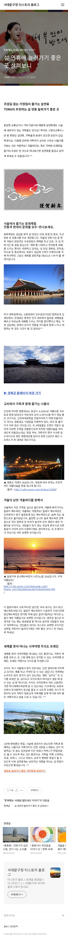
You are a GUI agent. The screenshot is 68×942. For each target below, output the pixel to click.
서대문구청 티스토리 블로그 (21, 5)
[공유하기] (16, 790)
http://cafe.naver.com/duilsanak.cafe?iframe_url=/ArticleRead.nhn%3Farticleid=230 (29, 588)
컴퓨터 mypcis (12, 934)
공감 (6, 928)
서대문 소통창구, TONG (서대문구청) (23, 922)
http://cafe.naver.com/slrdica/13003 (35, 489)
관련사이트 (9, 915)
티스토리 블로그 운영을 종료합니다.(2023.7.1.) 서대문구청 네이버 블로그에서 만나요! (26, 883)
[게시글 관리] (21, 790)
